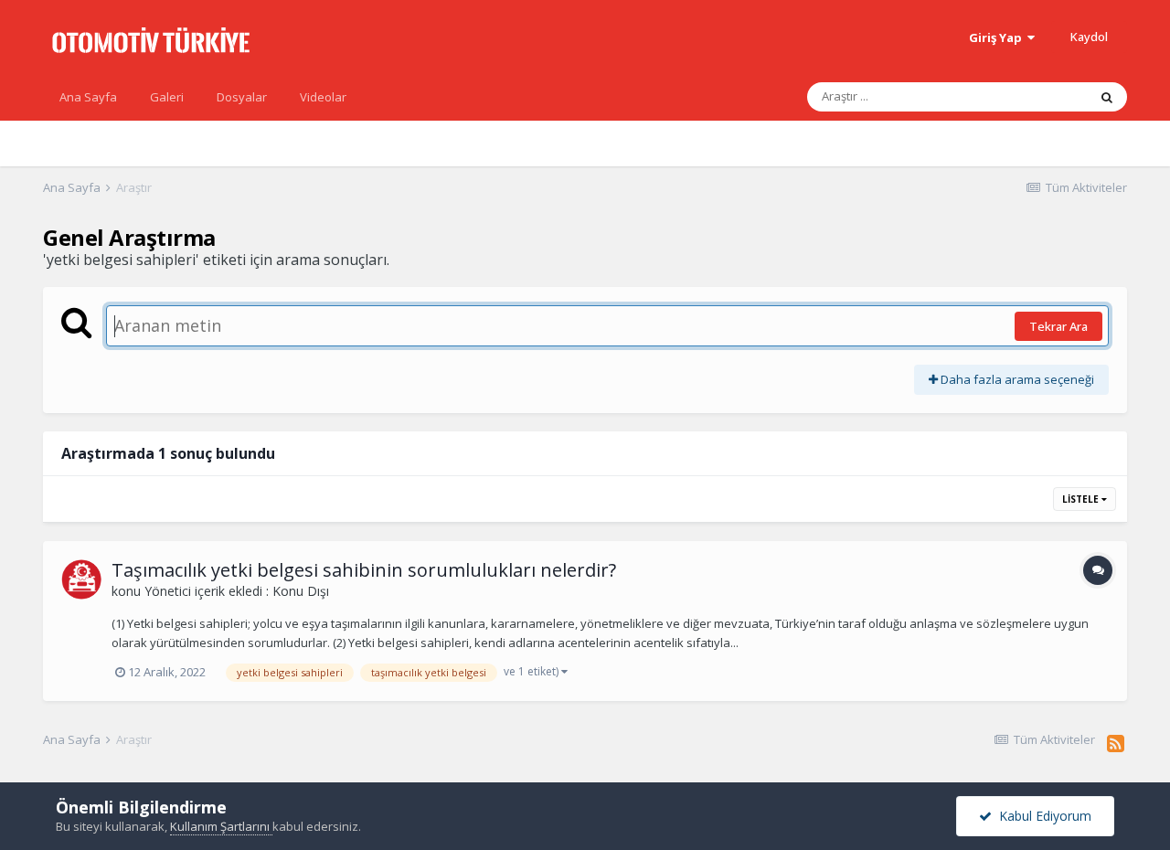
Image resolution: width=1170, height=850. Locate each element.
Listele (1081, 499)
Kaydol (1089, 36)
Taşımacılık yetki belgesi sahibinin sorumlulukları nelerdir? (364, 570)
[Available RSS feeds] (1115, 743)
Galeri (167, 97)
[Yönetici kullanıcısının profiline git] (81, 579)
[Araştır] (1107, 97)
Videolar (323, 97)
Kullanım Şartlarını (221, 826)
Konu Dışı (300, 591)
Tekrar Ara (1058, 326)
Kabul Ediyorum (1041, 815)
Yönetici (167, 591)
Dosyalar (242, 97)
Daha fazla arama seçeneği (1016, 379)
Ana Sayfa (88, 97)
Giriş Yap (998, 37)
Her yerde (1036, 96)
